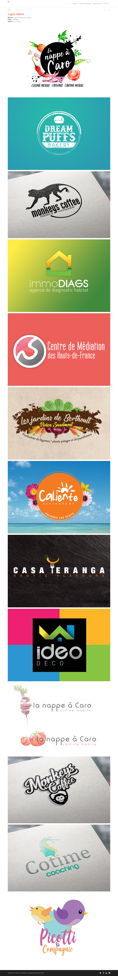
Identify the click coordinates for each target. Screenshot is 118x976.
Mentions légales (41, 973)
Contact (106, 3)
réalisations (97, 3)
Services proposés (85, 3)
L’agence (74, 3)
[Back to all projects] (9, 10)
